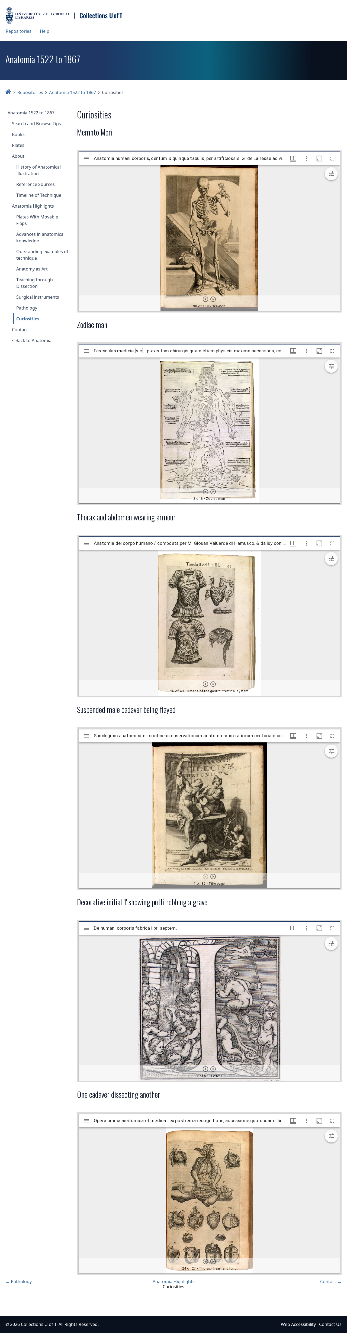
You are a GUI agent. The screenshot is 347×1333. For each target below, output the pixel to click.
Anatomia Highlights (33, 206)
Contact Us (330, 1324)
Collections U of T (38, 1324)
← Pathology (18, 1281)
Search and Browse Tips (36, 124)
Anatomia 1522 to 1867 (72, 92)
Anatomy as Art (32, 269)
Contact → (331, 1281)
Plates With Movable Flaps (37, 220)
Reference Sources (35, 184)
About (18, 156)
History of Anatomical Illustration (38, 170)
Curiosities (27, 319)
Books (18, 134)
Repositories (18, 31)
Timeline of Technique (38, 195)
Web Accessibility (298, 1324)
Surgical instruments (37, 297)
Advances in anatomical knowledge (40, 237)
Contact (20, 330)
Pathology (26, 308)
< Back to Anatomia (32, 340)
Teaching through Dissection (34, 283)
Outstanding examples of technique (42, 255)
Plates (18, 145)
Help (44, 31)
